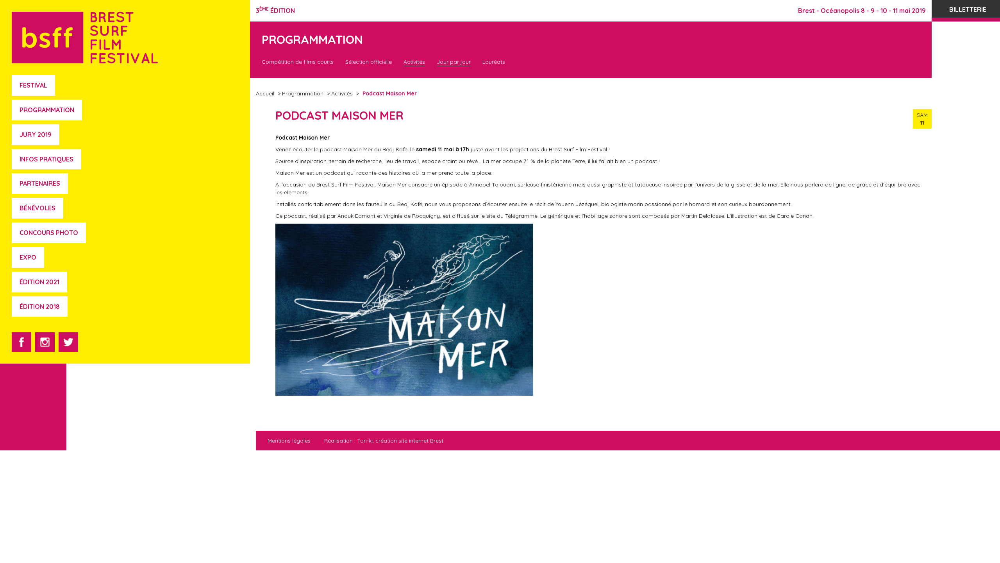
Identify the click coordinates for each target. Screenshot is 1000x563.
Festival (33, 85)
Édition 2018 (40, 306)
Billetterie (967, 9)
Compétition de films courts (298, 61)
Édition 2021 (39, 282)
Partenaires (40, 183)
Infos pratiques (46, 159)
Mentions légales (289, 440)
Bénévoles (37, 208)
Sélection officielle (368, 61)
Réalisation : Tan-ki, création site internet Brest (383, 440)
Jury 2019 (36, 134)
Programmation (47, 110)
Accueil (265, 93)
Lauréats (493, 61)
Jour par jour (454, 61)
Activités (414, 61)
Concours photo (49, 233)
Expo (28, 257)
